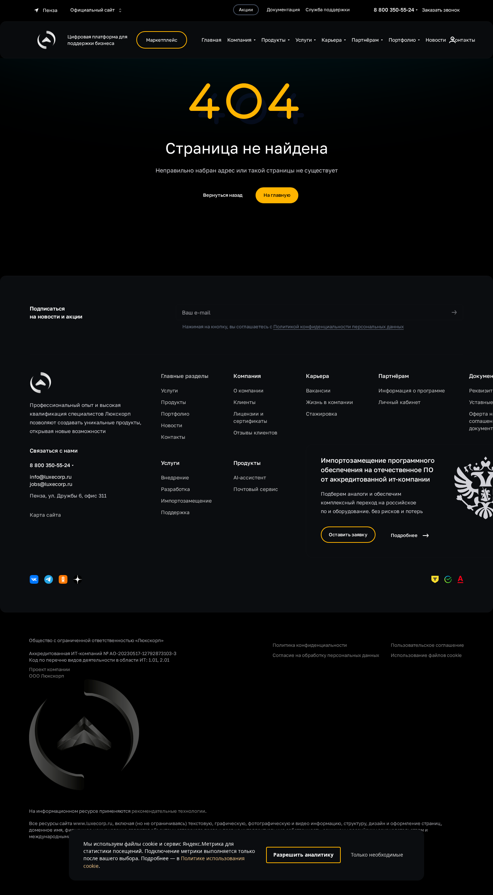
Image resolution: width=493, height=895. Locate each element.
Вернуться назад (223, 195)
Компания (247, 375)
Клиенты (244, 402)
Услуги (169, 390)
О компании (248, 390)
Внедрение (175, 477)
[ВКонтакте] (34, 579)
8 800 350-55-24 (394, 10)
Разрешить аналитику (303, 854)
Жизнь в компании (329, 402)
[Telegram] (48, 579)
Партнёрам (393, 375)
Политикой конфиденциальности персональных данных (338, 326)
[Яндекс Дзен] (77, 579)
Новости (171, 425)
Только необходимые (377, 854)
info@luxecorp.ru (50, 477)
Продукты (173, 402)
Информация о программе (411, 390)
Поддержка (175, 512)
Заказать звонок (441, 10)
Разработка (175, 489)
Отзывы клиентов (255, 432)
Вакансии (318, 390)
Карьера (317, 375)
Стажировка (321, 414)
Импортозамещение (186, 501)
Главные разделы (184, 375)
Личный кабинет (399, 402)
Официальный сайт (93, 10)
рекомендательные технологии (168, 811)
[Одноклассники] (63, 579)
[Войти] (452, 39)
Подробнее (404, 535)
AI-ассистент (249, 477)
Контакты (173, 437)
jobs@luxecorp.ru (51, 484)
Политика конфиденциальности (310, 645)
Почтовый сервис (255, 489)
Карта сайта (45, 515)
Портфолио (175, 414)
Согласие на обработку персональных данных (326, 655)
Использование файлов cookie (426, 655)
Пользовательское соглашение (427, 645)
